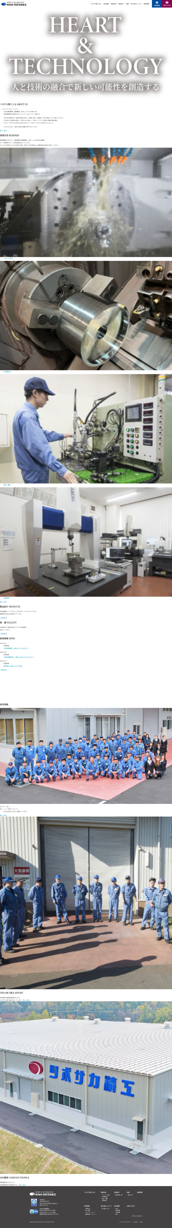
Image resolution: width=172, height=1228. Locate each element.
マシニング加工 (106, 1195)
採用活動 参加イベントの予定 (13, 666)
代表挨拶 (117, 1210)
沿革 (116, 1214)
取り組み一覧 (105, 1208)
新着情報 (146, 4)
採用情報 (87, 1206)
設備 (127, 4)
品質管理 (104, 1200)
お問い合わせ (131, 1206)
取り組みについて (136, 4)
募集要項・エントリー (91, 1214)
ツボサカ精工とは (95, 4)
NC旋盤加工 (105, 1197)
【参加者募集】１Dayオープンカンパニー (16, 648)
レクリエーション (90, 1212)
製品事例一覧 (118, 1195)
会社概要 (106, 4)
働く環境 (87, 1210)
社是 (116, 1208)
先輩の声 (87, 1208)
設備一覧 (130, 1195)
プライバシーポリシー (137, 1215)
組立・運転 (105, 1198)
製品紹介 (121, 4)
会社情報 (117, 1212)
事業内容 (113, 4)
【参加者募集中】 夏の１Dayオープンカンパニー (19, 657)
